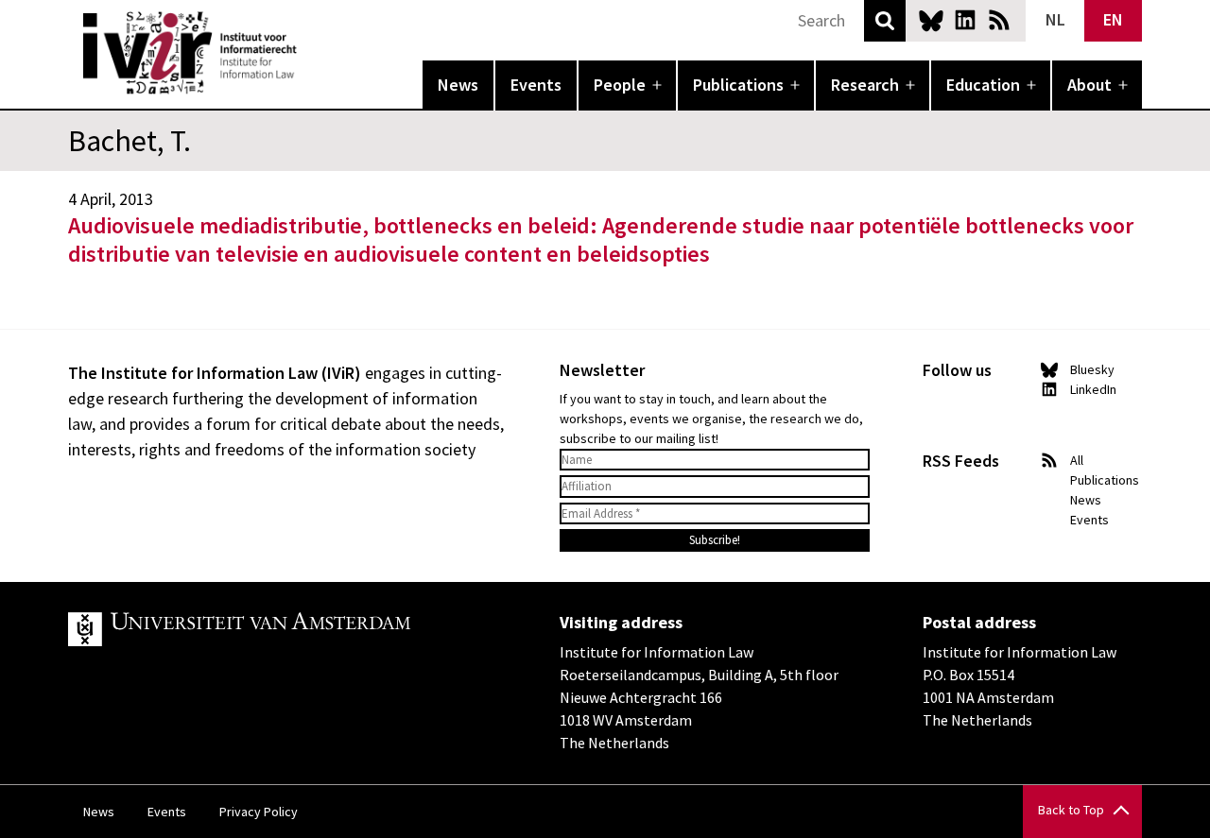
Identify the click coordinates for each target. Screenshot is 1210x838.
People (620, 84)
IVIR (310, 52)
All (1076, 460)
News (458, 84)
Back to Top (1071, 809)
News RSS (999, 20)
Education (983, 84)
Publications (738, 84)
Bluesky (931, 20)
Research (865, 84)
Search (885, 21)
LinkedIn (965, 20)
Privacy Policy (258, 811)
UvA (287, 629)
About (1089, 84)
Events (536, 84)
